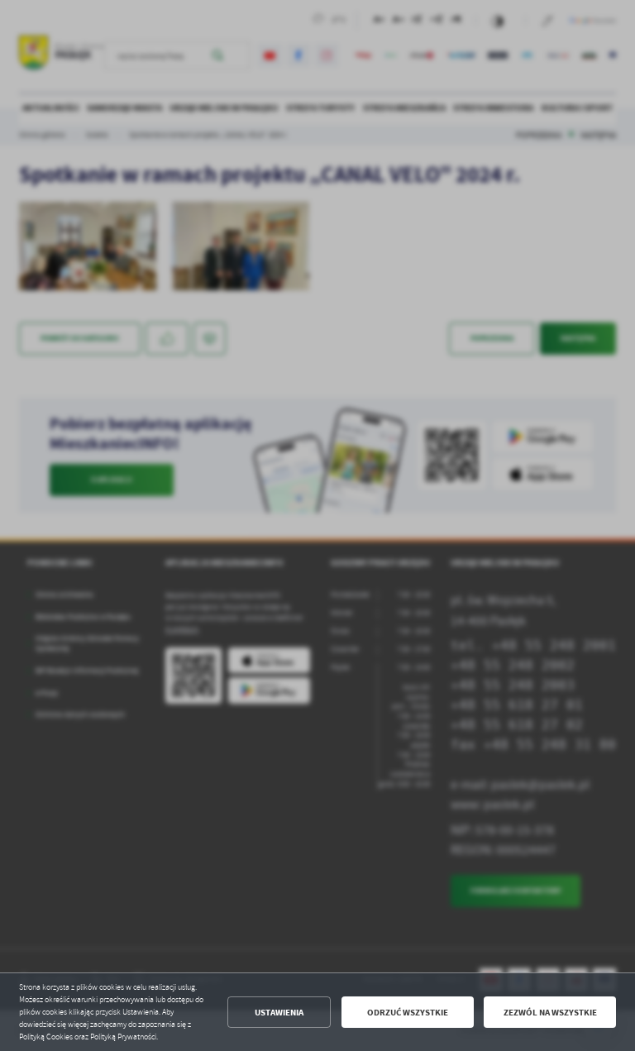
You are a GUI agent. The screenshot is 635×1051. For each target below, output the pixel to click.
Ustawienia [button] (279, 1012)
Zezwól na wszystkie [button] (550, 1012)
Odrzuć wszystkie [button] (407, 1012)
